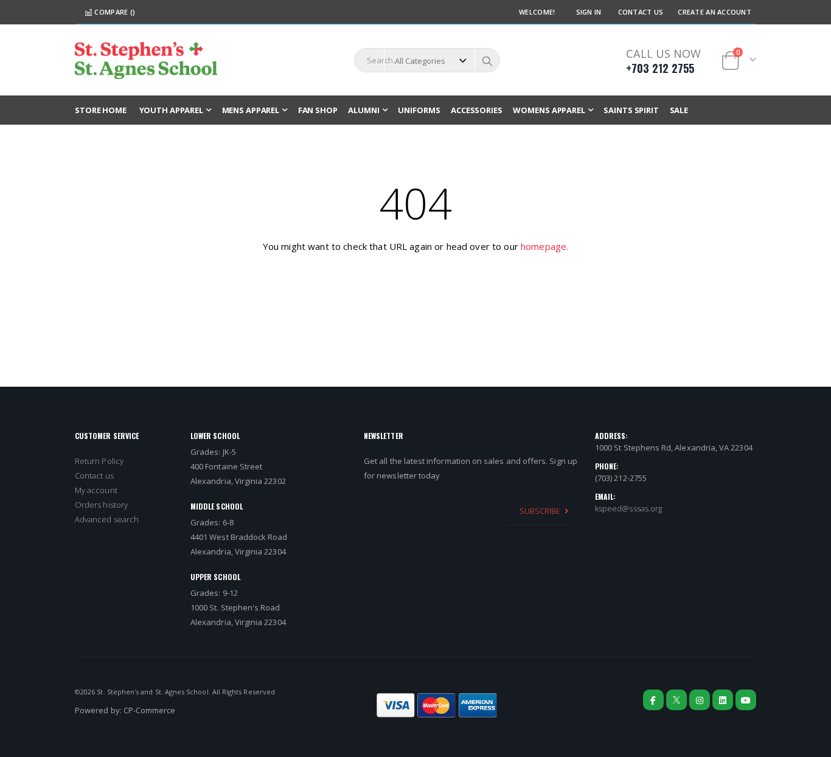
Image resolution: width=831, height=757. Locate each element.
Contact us (94, 475)
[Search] (487, 61)
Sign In (589, 11)
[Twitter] (676, 700)
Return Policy (99, 460)
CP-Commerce (149, 710)
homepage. (544, 246)
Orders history (101, 504)
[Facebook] (653, 700)
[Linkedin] (722, 700)
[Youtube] (745, 700)
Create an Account (714, 11)
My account (96, 490)
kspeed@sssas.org (628, 508)
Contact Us (641, 11)
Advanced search (107, 519)
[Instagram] (699, 700)
